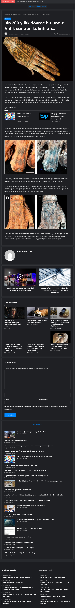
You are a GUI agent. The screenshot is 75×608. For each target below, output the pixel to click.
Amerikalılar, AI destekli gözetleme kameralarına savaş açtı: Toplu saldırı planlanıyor (13, 347)
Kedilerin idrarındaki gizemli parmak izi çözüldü (37, 321)
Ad (5, 392)
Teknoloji (15, 14)
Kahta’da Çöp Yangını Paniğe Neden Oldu (31, 432)
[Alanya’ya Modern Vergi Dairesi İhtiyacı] (9, 508)
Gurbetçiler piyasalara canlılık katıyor (18, 537)
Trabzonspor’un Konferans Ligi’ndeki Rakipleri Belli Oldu (24, 451)
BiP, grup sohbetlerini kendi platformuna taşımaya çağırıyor (58, 116)
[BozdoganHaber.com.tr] (37, 6)
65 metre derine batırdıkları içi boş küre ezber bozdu (35, 520)
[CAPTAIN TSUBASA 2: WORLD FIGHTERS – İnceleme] (10, 116)
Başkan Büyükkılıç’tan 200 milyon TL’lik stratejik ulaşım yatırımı (39, 481)
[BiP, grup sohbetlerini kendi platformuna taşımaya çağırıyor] (44, 116)
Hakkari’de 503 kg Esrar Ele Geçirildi (29, 528)
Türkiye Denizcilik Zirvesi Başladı (15, 441)
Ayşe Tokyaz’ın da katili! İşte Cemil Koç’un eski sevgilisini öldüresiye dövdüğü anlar (33, 495)
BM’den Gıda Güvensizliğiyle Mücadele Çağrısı (20, 553)
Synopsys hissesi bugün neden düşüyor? (18, 514)
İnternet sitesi (43, 399)
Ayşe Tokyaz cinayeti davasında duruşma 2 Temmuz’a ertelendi (27, 500)
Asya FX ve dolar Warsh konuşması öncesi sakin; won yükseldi (26, 476)
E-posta (7, 399)
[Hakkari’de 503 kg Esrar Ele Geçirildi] (9, 531)
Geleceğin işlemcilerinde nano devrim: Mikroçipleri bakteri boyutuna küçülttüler (59, 323)
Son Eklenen (37, 424)
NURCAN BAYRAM (13, 34)
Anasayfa (9, 14)
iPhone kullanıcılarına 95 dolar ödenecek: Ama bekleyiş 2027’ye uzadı (59, 346)
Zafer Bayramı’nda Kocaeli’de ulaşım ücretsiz (20, 465)
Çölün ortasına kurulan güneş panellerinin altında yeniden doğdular (36, 1)
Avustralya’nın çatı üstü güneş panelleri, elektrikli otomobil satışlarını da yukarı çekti (36, 347)
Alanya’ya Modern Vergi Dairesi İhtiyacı (31, 506)
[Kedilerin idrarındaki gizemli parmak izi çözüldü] (37, 313)
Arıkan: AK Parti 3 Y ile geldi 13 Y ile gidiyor (19, 548)
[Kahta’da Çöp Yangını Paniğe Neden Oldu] (9, 434)
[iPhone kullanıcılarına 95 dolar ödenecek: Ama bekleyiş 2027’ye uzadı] (60, 337)
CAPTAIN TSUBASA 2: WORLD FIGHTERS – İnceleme (24, 116)
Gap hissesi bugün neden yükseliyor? (17, 490)
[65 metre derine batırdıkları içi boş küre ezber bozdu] (9, 522)
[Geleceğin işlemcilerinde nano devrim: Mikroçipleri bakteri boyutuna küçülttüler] (60, 313)
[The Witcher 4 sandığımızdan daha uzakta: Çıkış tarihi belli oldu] (14, 313)
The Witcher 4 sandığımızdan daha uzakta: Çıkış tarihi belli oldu (12, 323)
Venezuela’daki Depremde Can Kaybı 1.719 (19, 542)
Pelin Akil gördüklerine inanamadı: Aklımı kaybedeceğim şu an (26, 470)
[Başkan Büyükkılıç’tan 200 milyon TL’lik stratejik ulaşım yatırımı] (9, 483)
